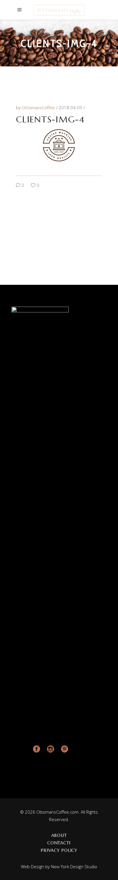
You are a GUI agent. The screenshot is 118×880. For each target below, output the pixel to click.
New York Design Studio (74, 866)
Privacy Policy (59, 850)
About (59, 835)
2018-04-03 (71, 107)
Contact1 (59, 843)
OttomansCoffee (39, 107)
